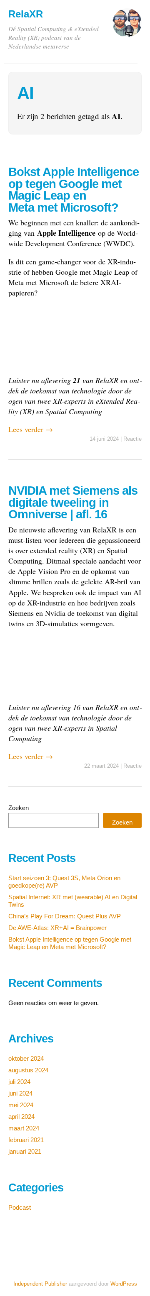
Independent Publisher (40, 1284)
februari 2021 (26, 1139)
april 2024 (21, 1116)
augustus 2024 (28, 1070)
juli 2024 (19, 1081)
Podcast (19, 1207)
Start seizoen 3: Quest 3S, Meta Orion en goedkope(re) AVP (64, 881)
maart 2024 (23, 1128)
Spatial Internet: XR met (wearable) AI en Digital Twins (72, 900)
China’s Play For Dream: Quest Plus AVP (64, 916)
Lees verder (30, 429)
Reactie (132, 439)
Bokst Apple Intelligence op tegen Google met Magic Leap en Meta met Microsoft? (73, 189)
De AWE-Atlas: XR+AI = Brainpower (57, 927)
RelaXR (25, 14)
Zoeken (18, 807)
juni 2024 (20, 1093)
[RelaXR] (127, 26)
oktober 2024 (26, 1058)
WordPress (123, 1284)
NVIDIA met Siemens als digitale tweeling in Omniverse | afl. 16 (73, 502)
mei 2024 (20, 1104)
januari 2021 (24, 1151)
